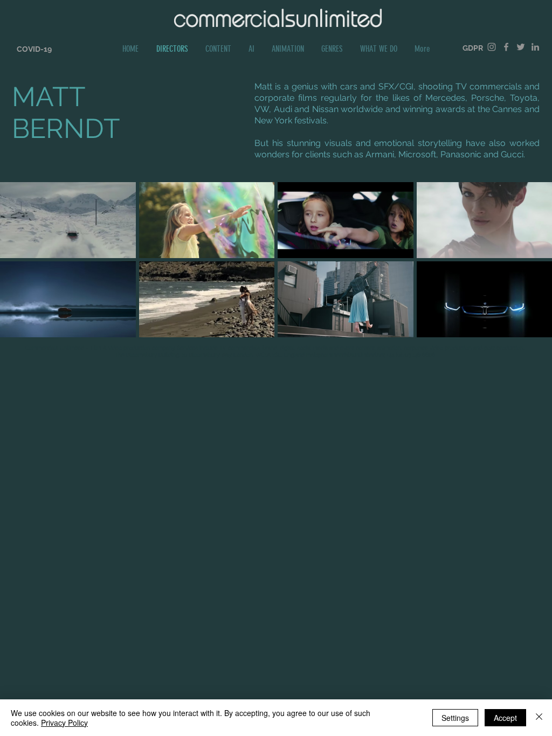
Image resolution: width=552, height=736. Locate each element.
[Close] (539, 717)
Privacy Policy (64, 722)
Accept (505, 717)
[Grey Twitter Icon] (520, 46)
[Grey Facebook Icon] (506, 46)
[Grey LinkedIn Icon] (535, 46)
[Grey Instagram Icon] (491, 46)
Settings (455, 717)
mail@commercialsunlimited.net (345, 355)
